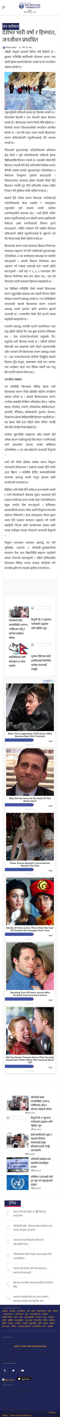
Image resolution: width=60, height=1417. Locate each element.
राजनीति (12, 1311)
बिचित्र (4, 1323)
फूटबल (45, 1323)
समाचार (5, 1311)
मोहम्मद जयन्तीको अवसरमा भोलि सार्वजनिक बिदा (33, 1285)
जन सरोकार (10, 26)
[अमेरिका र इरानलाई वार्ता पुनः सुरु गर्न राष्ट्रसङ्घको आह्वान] (18, 1189)
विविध (14, 1326)
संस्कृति (50, 1326)
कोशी (4, 1320)
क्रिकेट (52, 1323)
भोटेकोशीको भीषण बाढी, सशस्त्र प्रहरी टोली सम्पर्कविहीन (32, 1256)
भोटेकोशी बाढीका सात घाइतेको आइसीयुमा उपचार (41, 1163)
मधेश (21, 1317)
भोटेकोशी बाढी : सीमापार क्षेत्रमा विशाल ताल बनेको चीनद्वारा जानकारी (32, 1228)
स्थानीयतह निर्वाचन (24, 1326)
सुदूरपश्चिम (32, 1323)
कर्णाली (51, 1317)
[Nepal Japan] (30, 5)
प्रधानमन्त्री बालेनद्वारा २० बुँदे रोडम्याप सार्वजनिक (29, 1214)
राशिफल (52, 1320)
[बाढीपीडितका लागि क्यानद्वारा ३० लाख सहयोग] (19, 654)
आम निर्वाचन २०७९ (39, 1326)
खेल (26, 1314)
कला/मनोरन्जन (35, 1314)
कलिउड (45, 1314)
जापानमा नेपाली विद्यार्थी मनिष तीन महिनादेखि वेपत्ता (28, 1242)
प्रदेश (15, 1317)
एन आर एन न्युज (40, 1317)
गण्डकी (25, 1323)
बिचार (55, 1311)
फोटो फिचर (19, 1314)
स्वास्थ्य (10, 1323)
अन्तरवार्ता (28, 1320)
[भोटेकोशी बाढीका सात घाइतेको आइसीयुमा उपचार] (18, 1171)
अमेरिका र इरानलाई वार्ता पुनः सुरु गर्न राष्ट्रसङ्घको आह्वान (42, 1181)
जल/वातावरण (8, 1314)
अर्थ (28, 1311)
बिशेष (45, 1320)
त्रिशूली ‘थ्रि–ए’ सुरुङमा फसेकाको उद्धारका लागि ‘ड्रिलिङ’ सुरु (41, 624)
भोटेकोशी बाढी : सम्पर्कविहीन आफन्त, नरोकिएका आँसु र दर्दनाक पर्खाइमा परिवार (18, 629)
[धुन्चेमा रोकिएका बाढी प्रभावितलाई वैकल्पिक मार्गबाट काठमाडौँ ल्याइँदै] (41, 645)
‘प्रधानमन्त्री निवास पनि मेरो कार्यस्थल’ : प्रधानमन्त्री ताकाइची (30, 1270)
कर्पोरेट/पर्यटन (7, 1317)
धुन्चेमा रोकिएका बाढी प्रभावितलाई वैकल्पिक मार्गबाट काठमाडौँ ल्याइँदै (41, 663)
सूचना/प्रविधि (28, 1317)
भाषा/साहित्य (19, 1320)
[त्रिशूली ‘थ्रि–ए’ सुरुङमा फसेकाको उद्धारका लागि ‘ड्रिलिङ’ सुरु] (41, 609)
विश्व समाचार (41, 1311)
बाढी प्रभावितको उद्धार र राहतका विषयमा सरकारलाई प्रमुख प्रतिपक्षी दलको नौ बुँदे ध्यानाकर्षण (41, 1143)
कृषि (39, 1323)
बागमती (18, 1323)
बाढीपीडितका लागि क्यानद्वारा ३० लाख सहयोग (17, 661)
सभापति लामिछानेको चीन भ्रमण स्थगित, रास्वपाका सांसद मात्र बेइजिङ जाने (31, 1299)
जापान (33, 1311)
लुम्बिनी (10, 1320)
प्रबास (50, 1311)
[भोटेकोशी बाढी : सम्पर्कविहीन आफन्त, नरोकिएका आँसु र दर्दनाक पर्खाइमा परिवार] (19, 617)
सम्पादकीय (38, 1320)
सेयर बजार (6, 1326)
